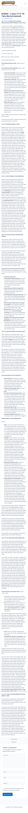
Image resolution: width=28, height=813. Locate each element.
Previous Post (14, 739)
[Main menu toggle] (25, 3)
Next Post (14, 742)
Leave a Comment (5, 18)
